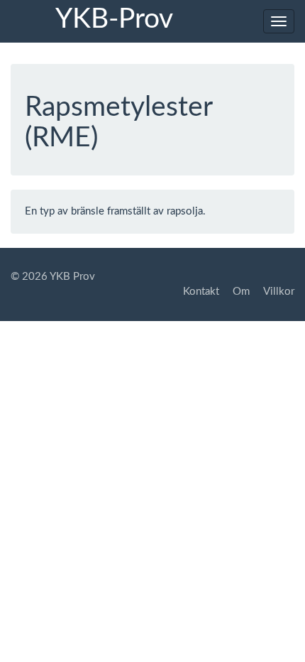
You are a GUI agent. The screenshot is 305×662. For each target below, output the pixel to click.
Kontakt (201, 291)
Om (241, 291)
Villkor (278, 291)
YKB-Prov (114, 19)
